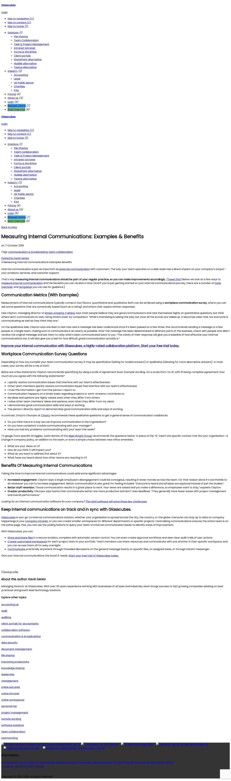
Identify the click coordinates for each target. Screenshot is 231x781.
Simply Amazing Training (60, 313)
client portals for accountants (19, 623)
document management (16, 649)
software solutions (12, 725)
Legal (17, 79)
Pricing (12, 94)
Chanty (45, 415)
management (9, 681)
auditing (6, 617)
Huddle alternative (25, 63)
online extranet (10, 687)
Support (12, 762)
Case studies (47, 762)
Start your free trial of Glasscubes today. (94, 555)
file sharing (8, 655)
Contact (23, 762)
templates (25, 287)
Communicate (16, 549)
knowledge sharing (13, 668)
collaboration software (15, 630)
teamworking (9, 738)
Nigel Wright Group (80, 436)
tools (218, 283)
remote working (11, 719)
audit (4, 611)
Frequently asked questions (95, 762)
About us (13, 98)
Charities (19, 86)
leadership (7, 674)
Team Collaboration (26, 40)
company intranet (36, 521)
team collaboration (61, 252)
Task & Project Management (31, 44)
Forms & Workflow (25, 52)
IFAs (16, 90)
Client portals (22, 56)
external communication (74, 269)
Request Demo (17, 105)
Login (4, 12)
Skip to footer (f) (18, 26)
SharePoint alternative (28, 59)
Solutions (13, 32)
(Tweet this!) (174, 279)
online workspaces (12, 700)
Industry (13, 71)
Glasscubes (8, 5)
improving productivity (15, 662)
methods (6, 287)
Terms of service (145, 762)
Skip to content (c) (19, 22)
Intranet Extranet (24, 48)
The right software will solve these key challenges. (116, 501)
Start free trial (16, 109)
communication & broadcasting (28, 252)
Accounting (21, 75)
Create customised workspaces (27, 541)
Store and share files (20, 537)
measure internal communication (22, 283)
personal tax (9, 706)
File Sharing (21, 36)
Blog (4, 762)
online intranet (10, 693)
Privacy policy (164, 762)
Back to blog (9, 227)
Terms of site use (123, 762)
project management (14, 712)
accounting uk (10, 604)
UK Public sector (24, 82)
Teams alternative (25, 67)
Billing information (67, 762)
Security (34, 762)
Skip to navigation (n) (21, 18)
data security (9, 642)
